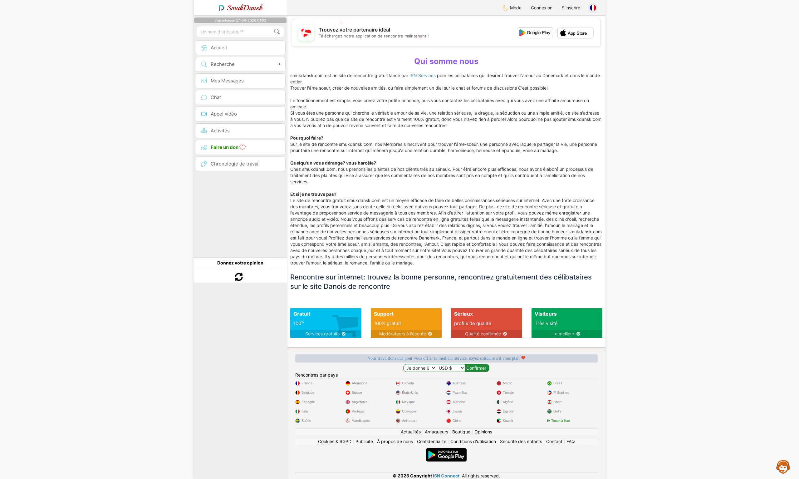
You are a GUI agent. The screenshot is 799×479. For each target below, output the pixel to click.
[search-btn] (277, 31)
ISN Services (422, 75)
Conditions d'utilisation (473, 441)
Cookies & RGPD (334, 441)
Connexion (541, 7)
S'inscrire (571, 7)
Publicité (364, 441)
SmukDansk (243, 7)
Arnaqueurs (436, 431)
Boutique (461, 431)
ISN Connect (446, 475)
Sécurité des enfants (521, 441)
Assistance (783, 466)
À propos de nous (395, 441)
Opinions (483, 431)
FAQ (570, 441)
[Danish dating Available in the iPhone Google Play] (446, 451)
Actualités (411, 431)
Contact (554, 441)
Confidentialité (431, 441)
